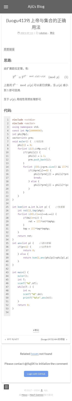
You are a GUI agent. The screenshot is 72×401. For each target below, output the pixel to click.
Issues (35, 353)
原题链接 (9, 49)
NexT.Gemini (36, 394)
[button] (6, 6)
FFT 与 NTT (13, 339)
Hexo (24, 394)
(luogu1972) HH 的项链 (53, 339)
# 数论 (36, 330)
